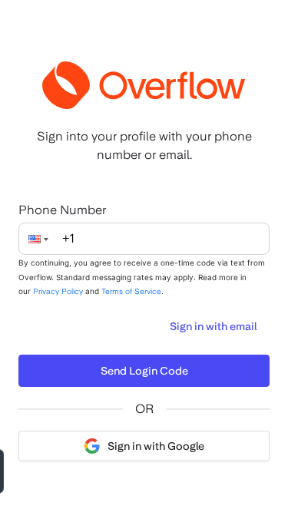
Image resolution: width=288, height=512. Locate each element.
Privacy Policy (58, 291)
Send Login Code (144, 371)
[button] (43, 238)
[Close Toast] (136, 471)
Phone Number (62, 210)
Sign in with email (213, 326)
